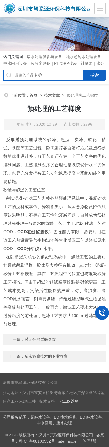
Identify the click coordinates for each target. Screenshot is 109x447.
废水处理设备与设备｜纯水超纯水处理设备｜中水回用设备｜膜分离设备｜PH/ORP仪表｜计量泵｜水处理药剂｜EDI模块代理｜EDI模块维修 (54, 63)
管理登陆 (90, 441)
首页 (33, 95)
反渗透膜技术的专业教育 (46, 356)
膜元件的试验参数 (40, 339)
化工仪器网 (69, 401)
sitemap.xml (68, 441)
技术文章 (52, 95)
